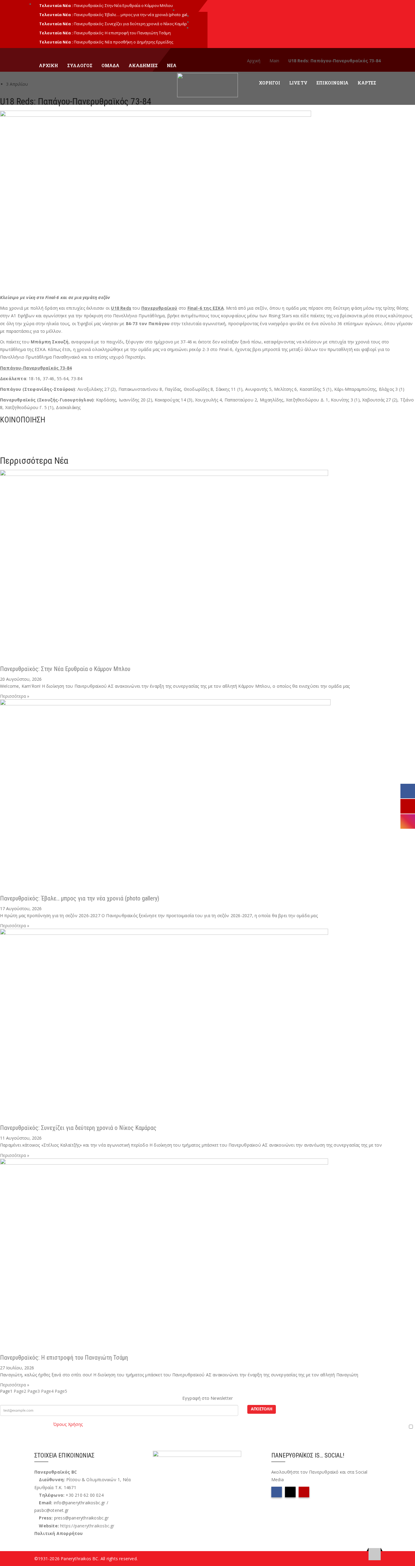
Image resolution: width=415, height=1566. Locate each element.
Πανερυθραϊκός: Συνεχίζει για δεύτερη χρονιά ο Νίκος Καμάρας (78, 1127)
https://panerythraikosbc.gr (87, 1526)
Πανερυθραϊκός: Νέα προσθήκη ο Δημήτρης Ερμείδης (123, 42)
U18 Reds (121, 308)
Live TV (298, 83)
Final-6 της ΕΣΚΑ (205, 308)
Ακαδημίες (143, 65)
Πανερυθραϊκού (159, 308)
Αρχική (48, 65)
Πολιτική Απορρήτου (58, 1533)
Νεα (172, 65)
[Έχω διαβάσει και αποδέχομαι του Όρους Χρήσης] (207, 1426)
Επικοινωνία (332, 83)
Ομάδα (110, 65)
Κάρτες (367, 83)
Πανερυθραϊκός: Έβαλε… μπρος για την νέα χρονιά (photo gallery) (79, 898)
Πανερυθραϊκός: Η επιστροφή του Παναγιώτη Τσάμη (122, 33)
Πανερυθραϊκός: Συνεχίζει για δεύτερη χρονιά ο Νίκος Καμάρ (130, 23)
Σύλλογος (79, 65)
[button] (207, 431)
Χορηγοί (269, 83)
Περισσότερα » (14, 696)
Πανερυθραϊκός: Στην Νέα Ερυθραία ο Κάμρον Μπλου (123, 5)
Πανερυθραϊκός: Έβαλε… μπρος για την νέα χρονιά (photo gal (130, 14)
